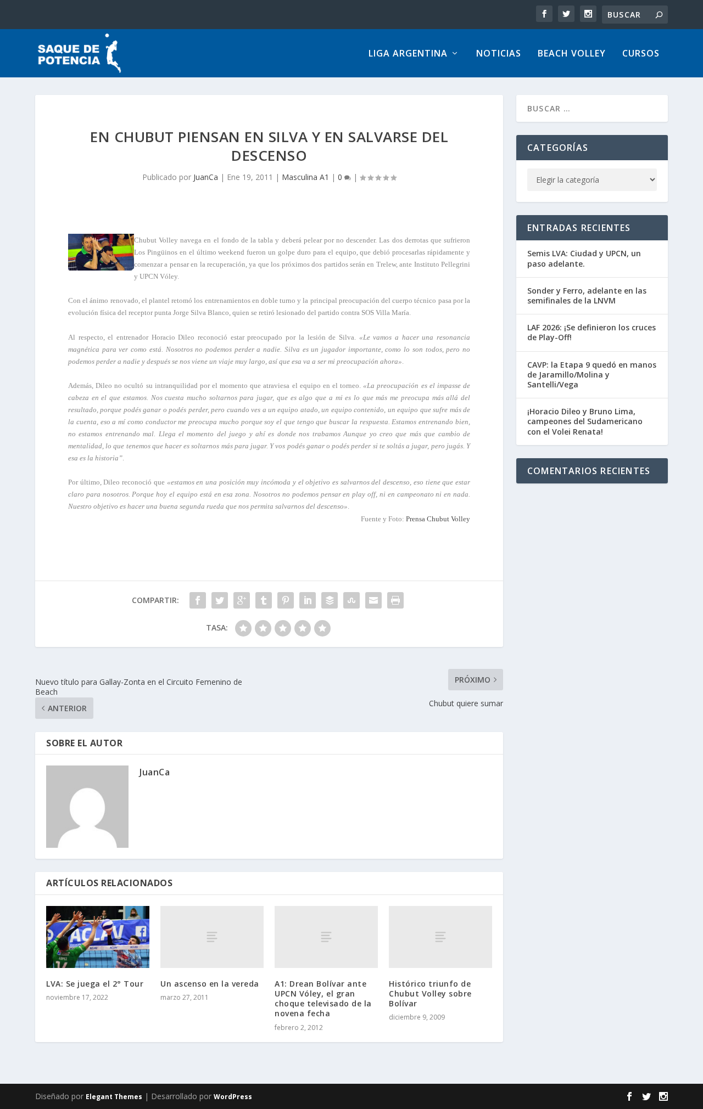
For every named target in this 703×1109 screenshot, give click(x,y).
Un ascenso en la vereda (209, 983)
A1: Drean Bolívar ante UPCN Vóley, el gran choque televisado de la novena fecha (323, 998)
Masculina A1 (305, 177)
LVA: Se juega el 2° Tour (94, 983)
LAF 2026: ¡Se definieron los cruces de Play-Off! (591, 332)
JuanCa (205, 177)
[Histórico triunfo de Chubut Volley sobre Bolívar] (440, 937)
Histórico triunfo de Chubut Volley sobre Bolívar (430, 993)
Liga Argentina (408, 54)
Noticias (498, 54)
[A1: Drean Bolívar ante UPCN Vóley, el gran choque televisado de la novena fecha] (326, 937)
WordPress (233, 1096)
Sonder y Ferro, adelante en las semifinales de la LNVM (586, 295)
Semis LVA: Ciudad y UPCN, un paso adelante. (584, 258)
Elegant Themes (114, 1096)
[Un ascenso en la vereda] (212, 937)
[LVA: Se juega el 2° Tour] (97, 937)
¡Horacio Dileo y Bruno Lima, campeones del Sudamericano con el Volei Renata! (585, 421)
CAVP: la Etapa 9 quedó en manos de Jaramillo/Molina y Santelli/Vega (591, 374)
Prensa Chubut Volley (438, 519)
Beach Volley (572, 54)
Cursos (641, 54)
